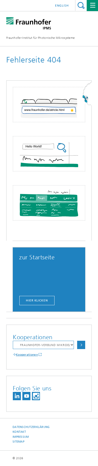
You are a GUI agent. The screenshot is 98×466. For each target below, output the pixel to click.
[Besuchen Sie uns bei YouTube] (26, 396)
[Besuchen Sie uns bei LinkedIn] (17, 396)
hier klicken (37, 300)
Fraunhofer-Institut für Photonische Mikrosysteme (40, 38)
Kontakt (19, 431)
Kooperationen (27, 354)
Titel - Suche (81, 5)
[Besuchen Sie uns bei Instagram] (36, 396)
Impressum (21, 437)
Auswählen (81, 345)
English (62, 5)
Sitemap (18, 441)
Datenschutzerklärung (31, 427)
